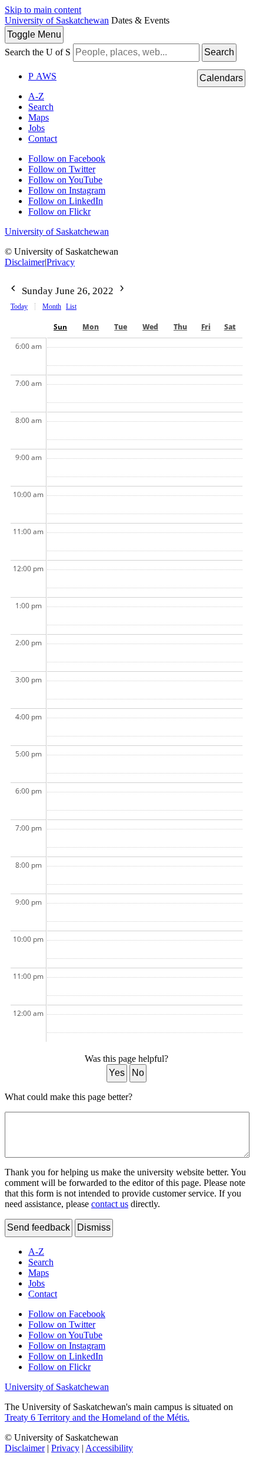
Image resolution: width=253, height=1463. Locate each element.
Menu (34, 34)
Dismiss (94, 1227)
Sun (60, 327)
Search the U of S (38, 52)
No (138, 1073)
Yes (117, 1073)
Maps (38, 117)
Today (19, 306)
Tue (120, 327)
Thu (180, 327)
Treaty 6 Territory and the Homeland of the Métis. (97, 1417)
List (71, 306)
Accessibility (109, 1448)
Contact (42, 139)
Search (219, 52)
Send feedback (38, 1227)
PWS (42, 76)
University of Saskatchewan (57, 20)
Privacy (60, 262)
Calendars (221, 78)
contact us (109, 1204)
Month (51, 306)
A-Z (36, 96)
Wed (150, 327)
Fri (206, 327)
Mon (90, 327)
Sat (230, 327)
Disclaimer (25, 262)
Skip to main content (43, 10)
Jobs (36, 128)
